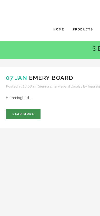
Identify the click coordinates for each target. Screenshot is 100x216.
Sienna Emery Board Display (60, 86)
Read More (23, 114)
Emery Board (51, 77)
